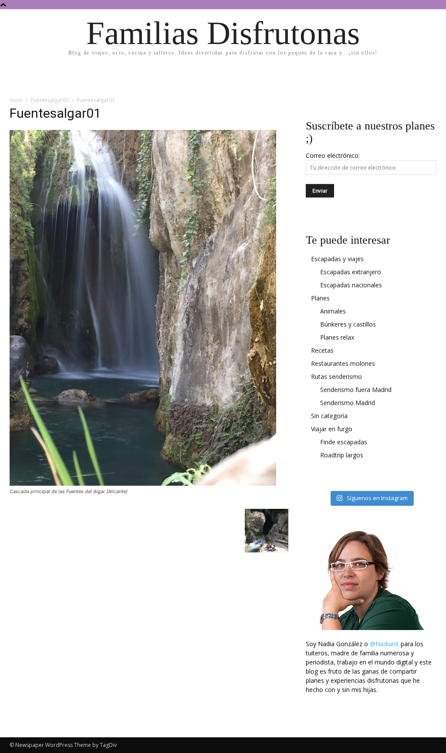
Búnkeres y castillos (348, 324)
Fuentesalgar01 (50, 100)
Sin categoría (329, 416)
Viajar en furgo (331, 429)
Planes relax (337, 337)
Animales (333, 311)
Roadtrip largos (341, 455)
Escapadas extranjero (350, 272)
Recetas (322, 350)
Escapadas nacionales (351, 285)
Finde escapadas (343, 442)
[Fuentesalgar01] (143, 483)
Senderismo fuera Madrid (356, 389)
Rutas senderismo (336, 376)
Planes (320, 298)
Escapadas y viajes (337, 259)
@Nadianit (384, 644)
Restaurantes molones (343, 363)
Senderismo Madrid (347, 403)
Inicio (16, 100)
